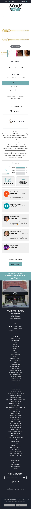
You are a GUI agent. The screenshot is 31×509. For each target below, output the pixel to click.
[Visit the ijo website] (22, 489)
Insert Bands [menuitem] (15, 429)
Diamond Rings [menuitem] (15, 425)
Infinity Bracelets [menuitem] (15, 377)
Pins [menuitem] (15, 352)
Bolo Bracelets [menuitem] (15, 433)
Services (15, 469)
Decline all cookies (10, 505)
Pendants (16, 145)
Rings (25, 145)
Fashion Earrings (22, 150)
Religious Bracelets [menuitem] (15, 409)
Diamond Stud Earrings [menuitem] (15, 431)
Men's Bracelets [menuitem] (15, 446)
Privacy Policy (15, 465)
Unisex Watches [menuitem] (15, 365)
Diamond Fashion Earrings (11, 150)
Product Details (15, 106)
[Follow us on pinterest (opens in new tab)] (13, 482)
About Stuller (15, 110)
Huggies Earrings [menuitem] (15, 415)
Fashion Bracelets (17, 146)
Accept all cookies (21, 505)
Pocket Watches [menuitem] (15, 361)
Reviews (15, 162)
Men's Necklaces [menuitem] (15, 448)
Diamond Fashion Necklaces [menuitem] (15, 399)
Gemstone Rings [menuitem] (15, 397)
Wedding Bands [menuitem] (15, 423)
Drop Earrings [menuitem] (15, 413)
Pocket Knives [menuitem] (15, 389)
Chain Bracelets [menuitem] (15, 367)
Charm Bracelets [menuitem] (15, 452)
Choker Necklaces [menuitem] (16, 456)
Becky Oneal (14, 245)
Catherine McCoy (15, 216)
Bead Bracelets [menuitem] (15, 381)
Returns (22, 90)
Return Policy (15, 467)
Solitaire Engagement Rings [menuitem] (15, 437)
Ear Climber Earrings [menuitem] (15, 454)
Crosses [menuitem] (15, 363)
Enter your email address (15, 474)
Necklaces (5, 16)
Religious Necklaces (18, 153)
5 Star (13, 167)
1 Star (13, 174)
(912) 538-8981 (15, 61)
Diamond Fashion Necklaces (20, 152)
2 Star (13, 172)
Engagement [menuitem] (15, 340)
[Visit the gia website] (17, 489)
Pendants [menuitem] (15, 348)
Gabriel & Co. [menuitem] (15, 338)
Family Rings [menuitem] (16, 411)
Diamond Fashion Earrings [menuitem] (16, 393)
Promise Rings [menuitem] (15, 435)
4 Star (13, 169)
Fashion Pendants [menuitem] (15, 401)
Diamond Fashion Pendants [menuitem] (15, 407)
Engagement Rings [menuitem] (15, 391)
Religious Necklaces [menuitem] (15, 403)
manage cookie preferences (16, 501)
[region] (15, 35)
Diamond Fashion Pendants (14, 155)
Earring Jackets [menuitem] (15, 359)
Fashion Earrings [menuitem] (15, 395)
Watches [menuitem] (15, 356)
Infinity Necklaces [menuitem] (15, 379)
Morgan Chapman (15, 204)
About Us (15, 463)
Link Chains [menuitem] (15, 369)
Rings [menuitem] (15, 342)
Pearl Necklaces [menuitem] (15, 427)
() (26, 167)
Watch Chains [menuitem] (15, 385)
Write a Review (15, 264)
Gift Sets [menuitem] (15, 440)
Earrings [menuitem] (15, 344)
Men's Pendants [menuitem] (15, 442)
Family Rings (19, 157)
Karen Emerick (14, 192)
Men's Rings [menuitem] (15, 444)
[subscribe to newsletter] (24, 477)
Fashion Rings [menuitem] (15, 405)
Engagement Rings (22, 148)
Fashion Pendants (8, 153)
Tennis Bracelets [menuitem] (15, 417)
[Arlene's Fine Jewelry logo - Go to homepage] (15, 7)
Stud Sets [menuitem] (15, 387)
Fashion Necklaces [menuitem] (15, 373)
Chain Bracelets (9, 146)
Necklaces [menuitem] (15, 346)
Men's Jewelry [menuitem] (15, 354)
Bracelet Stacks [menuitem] (15, 421)
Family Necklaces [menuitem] (15, 375)
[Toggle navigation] (3, 11)
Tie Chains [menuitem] (15, 383)
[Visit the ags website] (10, 489)
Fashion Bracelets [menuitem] (15, 371)
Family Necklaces (13, 148)
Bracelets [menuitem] (15, 350)
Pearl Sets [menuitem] (15, 450)
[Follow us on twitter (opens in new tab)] (16, 482)
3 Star (13, 170)
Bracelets (21, 145)
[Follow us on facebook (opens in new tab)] (18, 482)
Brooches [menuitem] (15, 419)
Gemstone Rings (8, 152)
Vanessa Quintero (15, 231)
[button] (7, 1)
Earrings (6, 145)
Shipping (9, 90)
